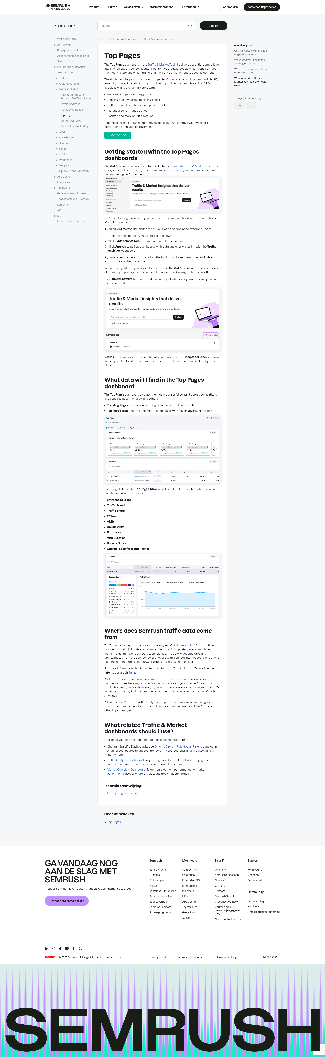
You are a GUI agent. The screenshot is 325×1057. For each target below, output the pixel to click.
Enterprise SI (190, 885)
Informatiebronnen (161, 6)
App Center (64, 176)
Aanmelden (230, 7)
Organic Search (165, 746)
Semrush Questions (227, 875)
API (59, 210)
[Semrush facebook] (73, 948)
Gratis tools (189, 912)
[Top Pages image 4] (162, 616)
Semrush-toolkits (67, 72)
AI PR (62, 154)
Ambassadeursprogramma (264, 912)
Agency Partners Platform (74, 171)
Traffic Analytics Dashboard (125, 760)
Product (94, 6)
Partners (220, 891)
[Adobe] (50, 957)
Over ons (220, 869)
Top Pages (67, 115)
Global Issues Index (226, 901)
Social (62, 148)
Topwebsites (189, 907)
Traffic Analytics (70, 104)
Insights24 (188, 891)
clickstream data (183, 645)
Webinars (253, 906)
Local (62, 132)
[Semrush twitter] (80, 948)
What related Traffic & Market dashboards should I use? (251, 82)
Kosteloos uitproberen (262, 7)
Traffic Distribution (72, 109)
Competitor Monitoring (74, 126)
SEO (61, 78)
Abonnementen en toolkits (73, 56)
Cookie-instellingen (227, 957)
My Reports (65, 160)
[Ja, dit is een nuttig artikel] (239, 105)
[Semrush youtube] (66, 948)
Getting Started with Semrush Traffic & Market (76, 97)
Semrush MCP (190, 869)
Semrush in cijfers (160, 907)
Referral (198, 746)
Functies (154, 875)
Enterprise (189, 6)
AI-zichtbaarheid (69, 83)
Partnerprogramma (160, 912)
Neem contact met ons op (72, 221)
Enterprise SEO (191, 875)
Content (64, 143)
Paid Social (184, 746)
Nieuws (219, 880)
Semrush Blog (256, 901)
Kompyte (62, 204)
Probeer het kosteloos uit (67, 900)
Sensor (186, 917)
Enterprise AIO (191, 880)
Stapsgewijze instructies (71, 50)
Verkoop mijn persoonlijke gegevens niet (228, 910)
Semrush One (65, 61)
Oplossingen (132, 6)
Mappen (64, 165)
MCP (60, 216)
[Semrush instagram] (53, 948)
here (132, 672)
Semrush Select (224, 896)
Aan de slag (64, 44)
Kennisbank (65, 26)
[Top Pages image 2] (162, 350)
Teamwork (63, 188)
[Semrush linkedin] (46, 948)
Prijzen (112, 6)
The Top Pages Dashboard (124, 793)
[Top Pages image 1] (162, 211)
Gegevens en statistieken (72, 193)
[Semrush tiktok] (60, 948)
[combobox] (141, 25)
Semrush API (255, 880)
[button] (251, 105)
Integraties (63, 182)
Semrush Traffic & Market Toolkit (192, 166)
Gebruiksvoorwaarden (190, 957)
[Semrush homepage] (57, 7)
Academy (253, 875)
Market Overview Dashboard (126, 769)
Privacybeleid (157, 957)
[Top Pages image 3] (162, 482)
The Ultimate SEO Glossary (73, 199)
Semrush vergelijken (161, 896)
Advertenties (66, 137)
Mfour (186, 896)
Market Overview (71, 121)
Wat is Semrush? (67, 39)
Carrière (220, 885)
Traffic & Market (68, 89)
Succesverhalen (159, 901)
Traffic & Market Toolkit (163, 64)
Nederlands (270, 957)
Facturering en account (71, 67)
